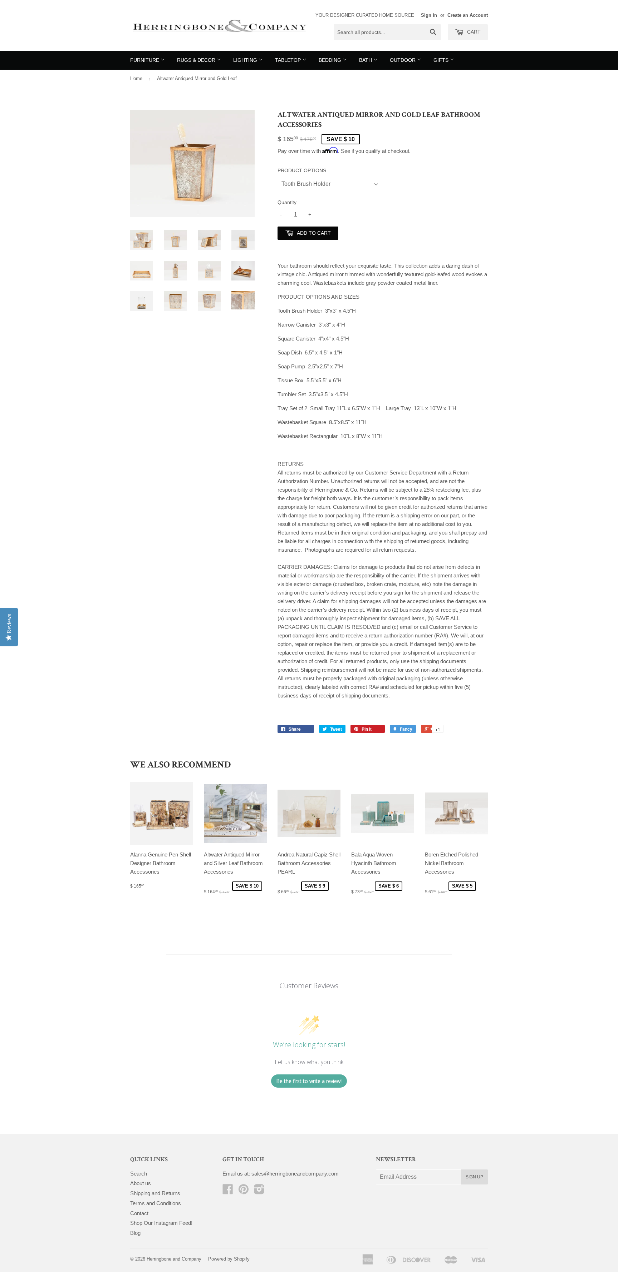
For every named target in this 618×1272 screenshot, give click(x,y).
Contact (139, 1213)
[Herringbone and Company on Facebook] (227, 1191)
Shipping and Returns (155, 1193)
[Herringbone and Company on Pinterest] (243, 1191)
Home (136, 78)
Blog (135, 1233)
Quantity (287, 202)
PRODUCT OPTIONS (302, 170)
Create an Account (467, 15)
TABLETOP (288, 60)
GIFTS (441, 60)
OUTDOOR (403, 60)
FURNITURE (145, 60)
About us (140, 1183)
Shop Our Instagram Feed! (161, 1223)
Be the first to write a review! (309, 1081)
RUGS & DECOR (197, 60)
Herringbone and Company (174, 1259)
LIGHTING (246, 60)
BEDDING (331, 60)
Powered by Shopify (229, 1259)
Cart (473, 32)
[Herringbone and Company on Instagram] (259, 1191)
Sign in (429, 15)
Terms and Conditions (155, 1203)
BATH (366, 60)
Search (138, 1174)
